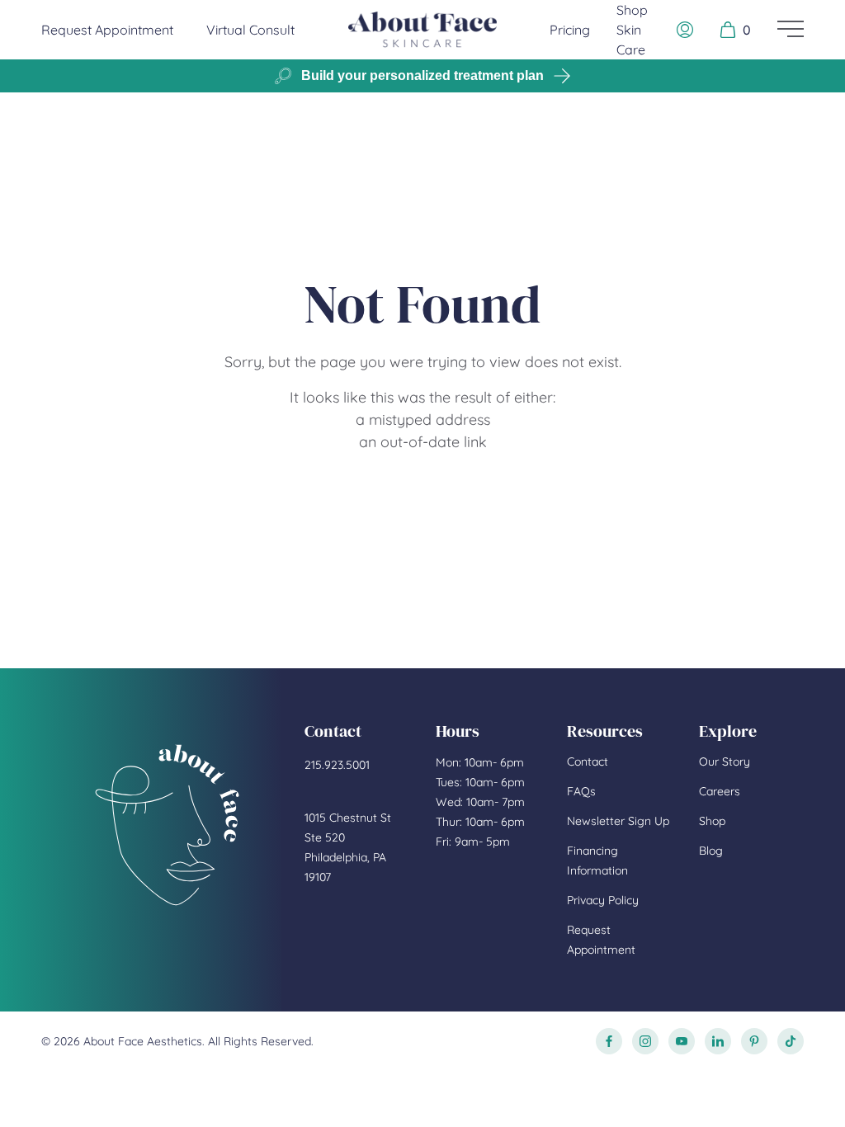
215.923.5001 (337, 764)
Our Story (724, 761)
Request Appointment (107, 29)
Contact (587, 761)
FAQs (581, 791)
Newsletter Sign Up (618, 820)
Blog (711, 850)
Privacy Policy (603, 900)
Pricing (570, 29)
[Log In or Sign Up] (685, 29)
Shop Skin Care (632, 30)
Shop (712, 820)
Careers (719, 791)
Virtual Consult (250, 29)
